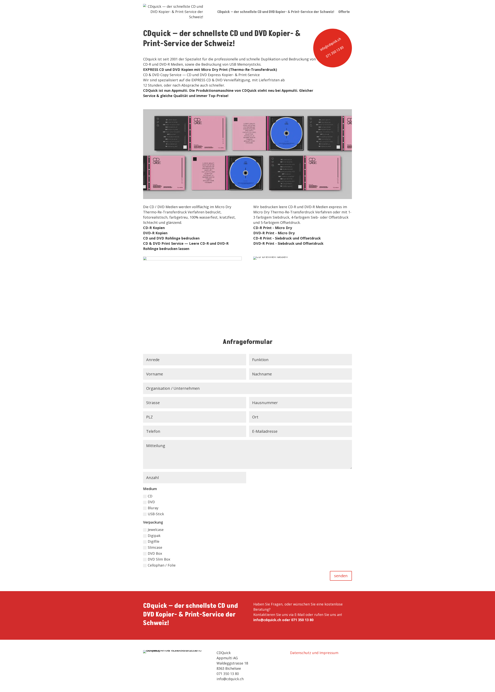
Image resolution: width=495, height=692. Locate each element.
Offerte (344, 11)
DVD (151, 502)
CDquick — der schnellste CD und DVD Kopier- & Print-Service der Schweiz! (275, 11)
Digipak (154, 535)
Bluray (153, 508)
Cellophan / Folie (162, 565)
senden (341, 575)
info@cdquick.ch (330, 44)
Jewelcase (156, 529)
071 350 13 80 (334, 51)
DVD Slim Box (159, 559)
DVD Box (155, 553)
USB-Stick (156, 514)
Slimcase (155, 547)
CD (150, 496)
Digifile (153, 541)
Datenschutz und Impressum (314, 652)
